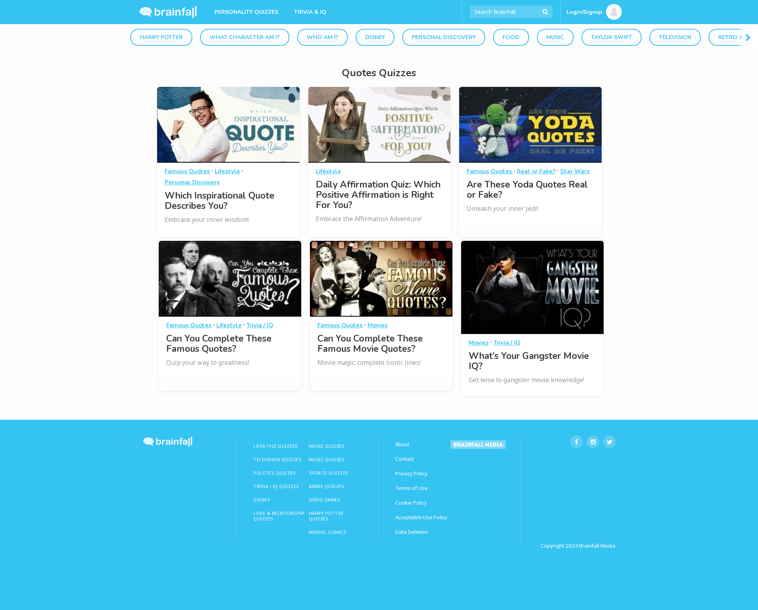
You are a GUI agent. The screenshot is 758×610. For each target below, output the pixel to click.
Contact (404, 458)
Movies (378, 325)
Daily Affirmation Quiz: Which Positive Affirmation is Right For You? (378, 194)
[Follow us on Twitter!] (609, 441)
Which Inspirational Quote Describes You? (219, 201)
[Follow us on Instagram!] (593, 441)
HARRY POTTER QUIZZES (326, 516)
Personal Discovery (444, 37)
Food (511, 37)
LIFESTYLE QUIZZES (275, 446)
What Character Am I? (245, 37)
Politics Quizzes (274, 473)
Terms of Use (411, 488)
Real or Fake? (536, 171)
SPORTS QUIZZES (329, 473)
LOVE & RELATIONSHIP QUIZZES (279, 516)
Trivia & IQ (310, 12)
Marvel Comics (328, 532)
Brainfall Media (597, 545)
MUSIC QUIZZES (327, 459)
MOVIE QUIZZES (327, 446)
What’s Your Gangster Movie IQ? (529, 361)
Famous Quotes (187, 171)
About (402, 444)
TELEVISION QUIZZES (277, 459)
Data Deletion (411, 531)
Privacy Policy (411, 473)
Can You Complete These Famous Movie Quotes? (370, 343)
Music (555, 37)
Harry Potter (161, 37)
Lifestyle (227, 171)
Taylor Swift (611, 37)
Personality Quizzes (246, 12)
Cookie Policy (411, 502)
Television (675, 37)
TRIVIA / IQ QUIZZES (276, 486)
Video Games (325, 500)
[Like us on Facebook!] (576, 441)
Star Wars (575, 171)
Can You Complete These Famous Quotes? (219, 343)
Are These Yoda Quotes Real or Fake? (527, 189)
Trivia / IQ (259, 325)
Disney (375, 37)
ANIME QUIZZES (327, 486)
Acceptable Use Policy (421, 517)
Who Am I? (322, 37)
